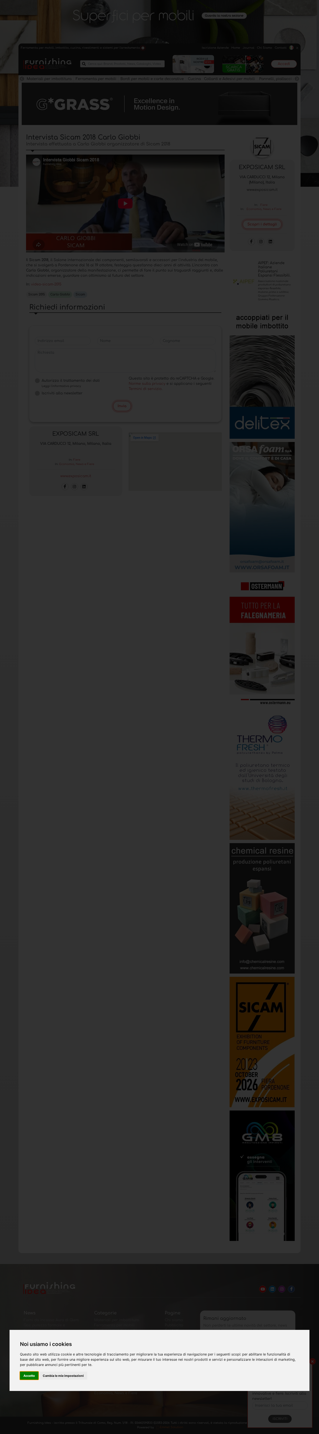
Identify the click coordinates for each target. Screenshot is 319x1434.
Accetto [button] (29, 1375)
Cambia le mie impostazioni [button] (63, 1375)
